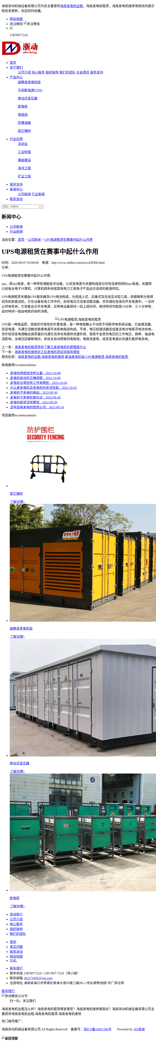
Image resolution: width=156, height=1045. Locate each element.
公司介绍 (24, 72)
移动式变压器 (27, 98)
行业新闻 (38, 194)
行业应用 (16, 139)
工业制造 (24, 152)
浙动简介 (16, 914)
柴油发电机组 (74, 357)
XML (13, 960)
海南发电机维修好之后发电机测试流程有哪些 (47, 352)
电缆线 (23, 114)
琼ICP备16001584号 (98, 1029)
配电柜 (23, 106)
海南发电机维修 (52, 357)
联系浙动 (16, 199)
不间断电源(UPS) (30, 90)
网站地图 (16, 19)
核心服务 (38, 72)
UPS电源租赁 (94, 357)
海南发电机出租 (71, 6)
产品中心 (16, 77)
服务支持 (96, 72)
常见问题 (16, 947)
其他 (13, 942)
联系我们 (16, 968)
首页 (13, 62)
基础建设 (24, 160)
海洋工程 (24, 168)
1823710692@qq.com (38, 978)
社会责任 (82, 72)
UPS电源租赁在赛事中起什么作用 (68, 239)
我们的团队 (67, 72)
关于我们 (16, 67)
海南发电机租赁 (116, 357)
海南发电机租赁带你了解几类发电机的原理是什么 (50, 347)
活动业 (23, 144)
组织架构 (52, 72)
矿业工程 (24, 176)
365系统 (139, 1029)
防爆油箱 (24, 122)
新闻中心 (16, 189)
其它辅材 (24, 131)
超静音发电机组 (29, 82)
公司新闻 (24, 194)
